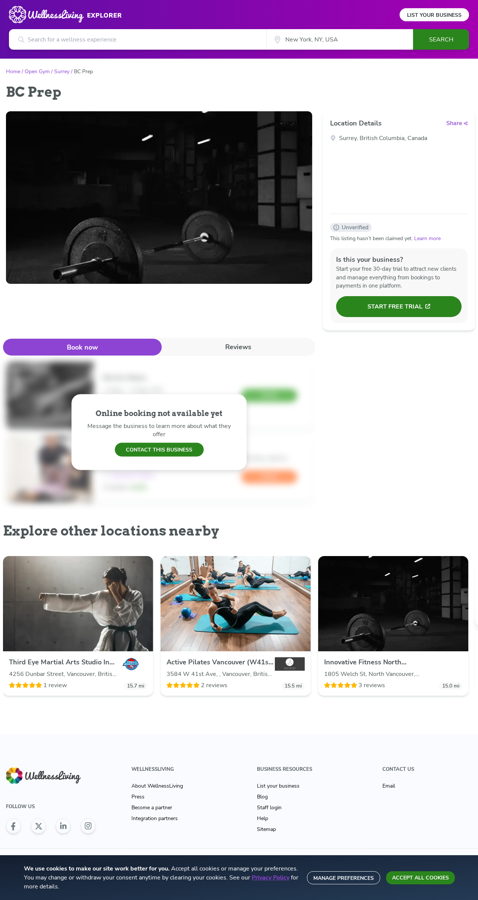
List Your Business (434, 15)
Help (262, 818)
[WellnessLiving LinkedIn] (63, 826)
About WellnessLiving (157, 785)
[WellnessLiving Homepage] (51, 775)
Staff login (269, 807)
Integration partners (154, 818)
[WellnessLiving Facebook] (13, 826)
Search (441, 39)
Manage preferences (343, 878)
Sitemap (266, 829)
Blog (262, 796)
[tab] (82, 347)
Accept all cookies (420, 877)
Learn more (427, 238)
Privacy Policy (270, 877)
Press (138, 796)
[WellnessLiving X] (38, 826)
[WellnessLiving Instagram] (88, 826)
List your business (278, 785)
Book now (82, 347)
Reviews (238, 346)
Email (388, 785)
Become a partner (151, 807)
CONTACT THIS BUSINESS (159, 449)
